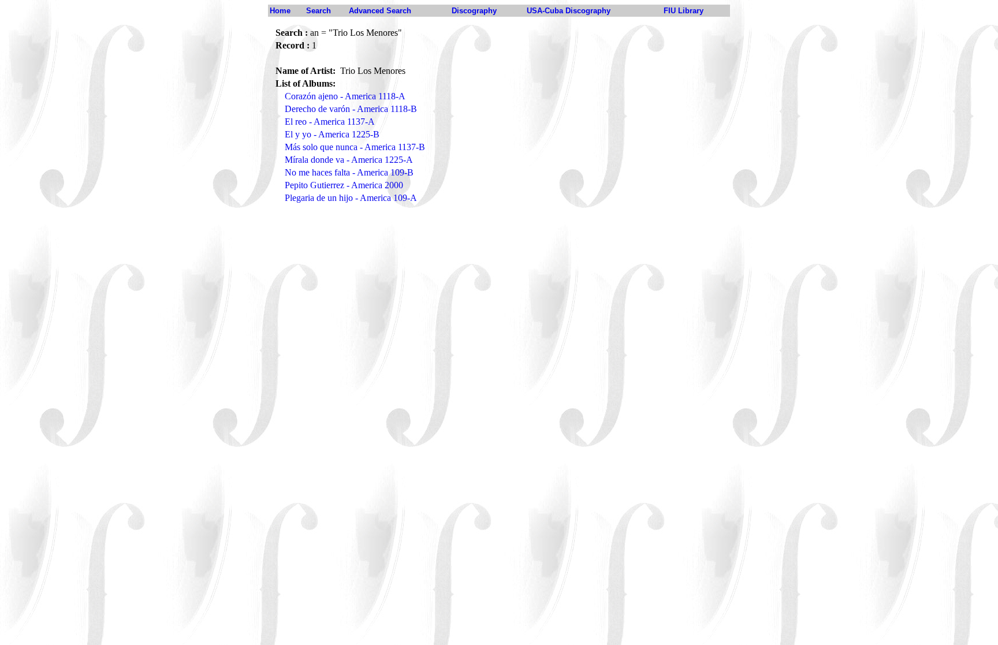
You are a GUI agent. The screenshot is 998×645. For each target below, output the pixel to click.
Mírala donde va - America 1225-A (349, 160)
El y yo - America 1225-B (332, 134)
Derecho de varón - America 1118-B (351, 109)
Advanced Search (380, 10)
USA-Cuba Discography (568, 10)
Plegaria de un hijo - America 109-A (351, 198)
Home (280, 10)
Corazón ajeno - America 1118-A (345, 96)
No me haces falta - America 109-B (349, 172)
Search (318, 10)
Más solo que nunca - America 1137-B (355, 147)
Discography (474, 10)
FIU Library (683, 10)
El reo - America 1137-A (330, 121)
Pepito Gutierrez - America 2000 (344, 185)
